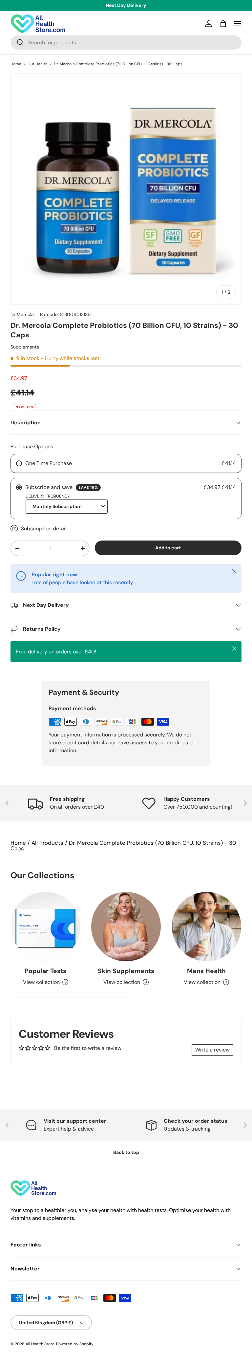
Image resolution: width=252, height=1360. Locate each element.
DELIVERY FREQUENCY (48, 496)
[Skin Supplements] (125, 926)
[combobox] (126, 42)
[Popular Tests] (45, 926)
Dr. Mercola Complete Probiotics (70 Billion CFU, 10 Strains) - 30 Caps (118, 64)
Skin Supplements (126, 971)
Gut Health (38, 64)
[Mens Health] (206, 926)
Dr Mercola (22, 314)
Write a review (212, 1049)
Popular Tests (45, 971)
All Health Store (40, 1344)
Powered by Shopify (75, 1344)
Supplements (24, 347)
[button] (223, 23)
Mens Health (206, 971)
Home (15, 64)
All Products (47, 842)
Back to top (126, 1152)
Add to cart (168, 548)
